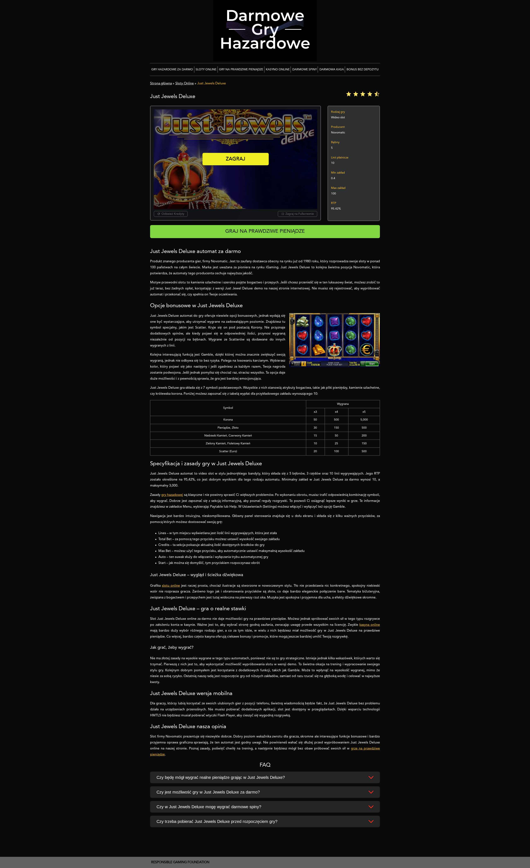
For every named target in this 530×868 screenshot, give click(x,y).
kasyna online (369, 625)
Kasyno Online (278, 69)
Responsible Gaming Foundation (180, 862)
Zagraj (235, 159)
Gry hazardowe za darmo (172, 69)
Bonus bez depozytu (363, 69)
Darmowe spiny (304, 69)
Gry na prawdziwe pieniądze (241, 69)
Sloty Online (206, 69)
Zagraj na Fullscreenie (299, 213)
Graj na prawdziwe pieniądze (265, 231)
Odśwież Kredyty (172, 213)
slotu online (171, 585)
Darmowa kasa (331, 69)
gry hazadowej (172, 495)
